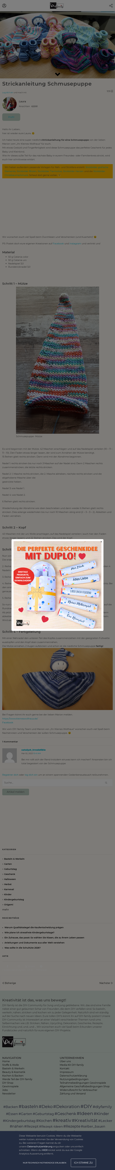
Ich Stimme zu (83, 1162)
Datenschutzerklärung (39, 1146)
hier (45, 1150)
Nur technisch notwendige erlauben (44, 1162)
